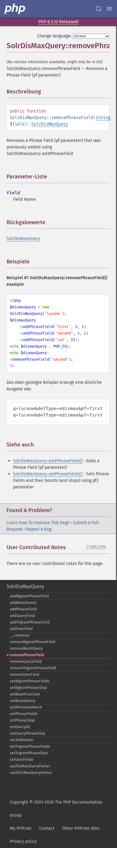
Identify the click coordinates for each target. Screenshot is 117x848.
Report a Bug (38, 529)
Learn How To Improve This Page (38, 522)
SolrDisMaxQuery (49, 124)
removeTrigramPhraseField (33, 668)
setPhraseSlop (22, 720)
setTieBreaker (22, 740)
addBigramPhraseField (29, 596)
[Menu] (109, 8)
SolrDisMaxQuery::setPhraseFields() (47, 473)
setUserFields (21, 759)
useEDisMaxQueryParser (31, 772)
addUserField (21, 629)
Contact (46, 828)
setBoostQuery (22, 700)
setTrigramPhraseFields (30, 746)
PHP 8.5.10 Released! (58, 21)
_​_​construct (20, 635)
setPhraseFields (24, 714)
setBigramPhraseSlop (28, 687)
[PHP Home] (15, 8)
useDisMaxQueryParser (30, 766)
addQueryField (22, 615)
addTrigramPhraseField (30, 622)
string (103, 117)
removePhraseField (27, 655)
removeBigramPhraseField (32, 642)
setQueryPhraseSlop (27, 733)
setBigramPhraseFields (30, 681)
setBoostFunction (25, 694)
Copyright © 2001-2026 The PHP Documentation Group (56, 809)
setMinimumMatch (26, 707)
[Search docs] (98, 8)
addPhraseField (23, 609)
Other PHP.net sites (80, 828)
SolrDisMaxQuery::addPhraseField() (47, 460)
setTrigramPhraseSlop (29, 753)
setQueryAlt (20, 727)
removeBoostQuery (26, 648)
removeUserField (24, 674)
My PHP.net (21, 828)
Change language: (54, 35)
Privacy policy (23, 841)
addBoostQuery (23, 602)
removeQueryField (26, 661)
